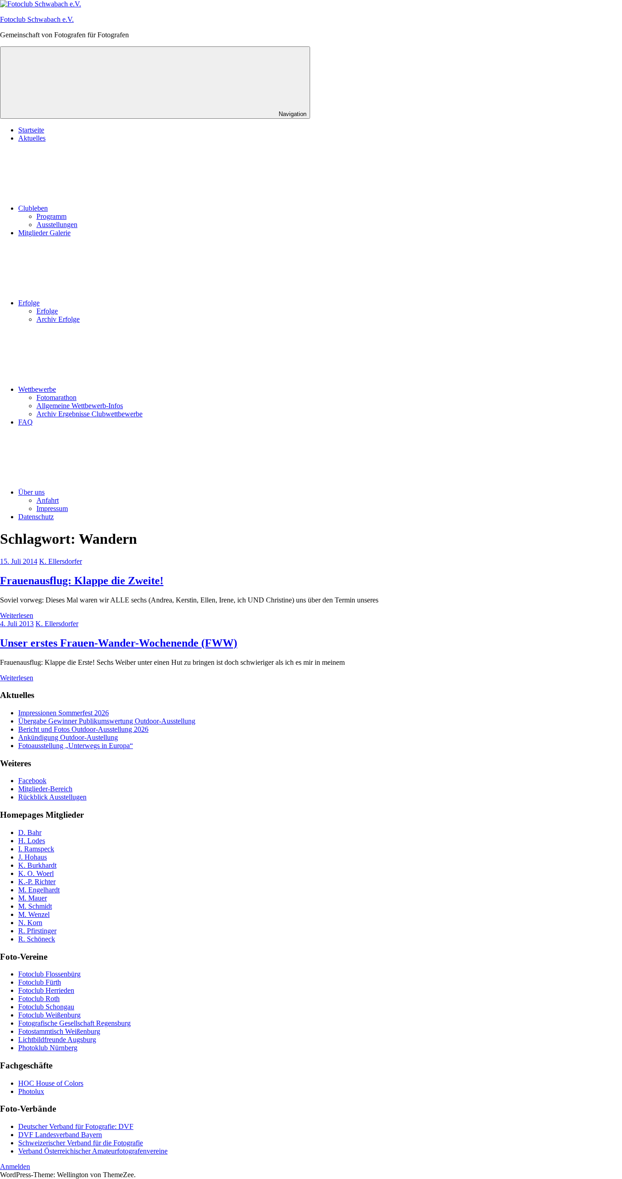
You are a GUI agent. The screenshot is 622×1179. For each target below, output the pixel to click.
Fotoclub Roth (39, 998)
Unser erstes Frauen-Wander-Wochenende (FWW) (118, 643)
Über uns (31, 492)
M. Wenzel (34, 914)
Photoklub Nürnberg (47, 1048)
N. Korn (30, 922)
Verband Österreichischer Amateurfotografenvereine (93, 1151)
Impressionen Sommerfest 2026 (63, 713)
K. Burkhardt (37, 865)
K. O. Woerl (36, 873)
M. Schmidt (35, 906)
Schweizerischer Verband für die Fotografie (80, 1143)
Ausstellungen (56, 224)
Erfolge (29, 303)
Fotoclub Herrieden (46, 990)
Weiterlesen (16, 615)
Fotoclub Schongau (46, 1007)
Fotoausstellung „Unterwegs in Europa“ (75, 745)
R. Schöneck (36, 939)
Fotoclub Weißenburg (49, 1015)
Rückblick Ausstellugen (52, 797)
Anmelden (15, 1166)
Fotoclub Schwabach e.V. (37, 19)
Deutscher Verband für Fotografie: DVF (75, 1126)
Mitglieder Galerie (44, 233)
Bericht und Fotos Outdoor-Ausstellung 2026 (83, 729)
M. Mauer (32, 898)
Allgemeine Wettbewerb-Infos (79, 406)
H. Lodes (31, 841)
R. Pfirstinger (37, 931)
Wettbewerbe (37, 389)
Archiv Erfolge (58, 319)
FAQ (25, 422)
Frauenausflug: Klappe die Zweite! (81, 581)
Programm (51, 216)
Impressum (52, 508)
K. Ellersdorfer (60, 561)
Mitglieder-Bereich (45, 789)
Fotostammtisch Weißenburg (59, 1031)
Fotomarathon (56, 397)
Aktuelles (32, 138)
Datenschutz (36, 517)
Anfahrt (47, 500)
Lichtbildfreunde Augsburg (57, 1039)
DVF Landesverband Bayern (60, 1135)
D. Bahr (29, 832)
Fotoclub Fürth (39, 982)
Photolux (31, 1091)
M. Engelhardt (39, 890)
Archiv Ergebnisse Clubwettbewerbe (89, 414)
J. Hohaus (32, 857)
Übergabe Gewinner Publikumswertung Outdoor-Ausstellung (106, 721)
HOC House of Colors (50, 1083)
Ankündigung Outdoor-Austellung (68, 737)
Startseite (31, 130)
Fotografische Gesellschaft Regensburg (74, 1023)
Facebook (32, 780)
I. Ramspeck (36, 849)
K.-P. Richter (37, 882)
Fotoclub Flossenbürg (49, 974)
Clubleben (33, 208)
